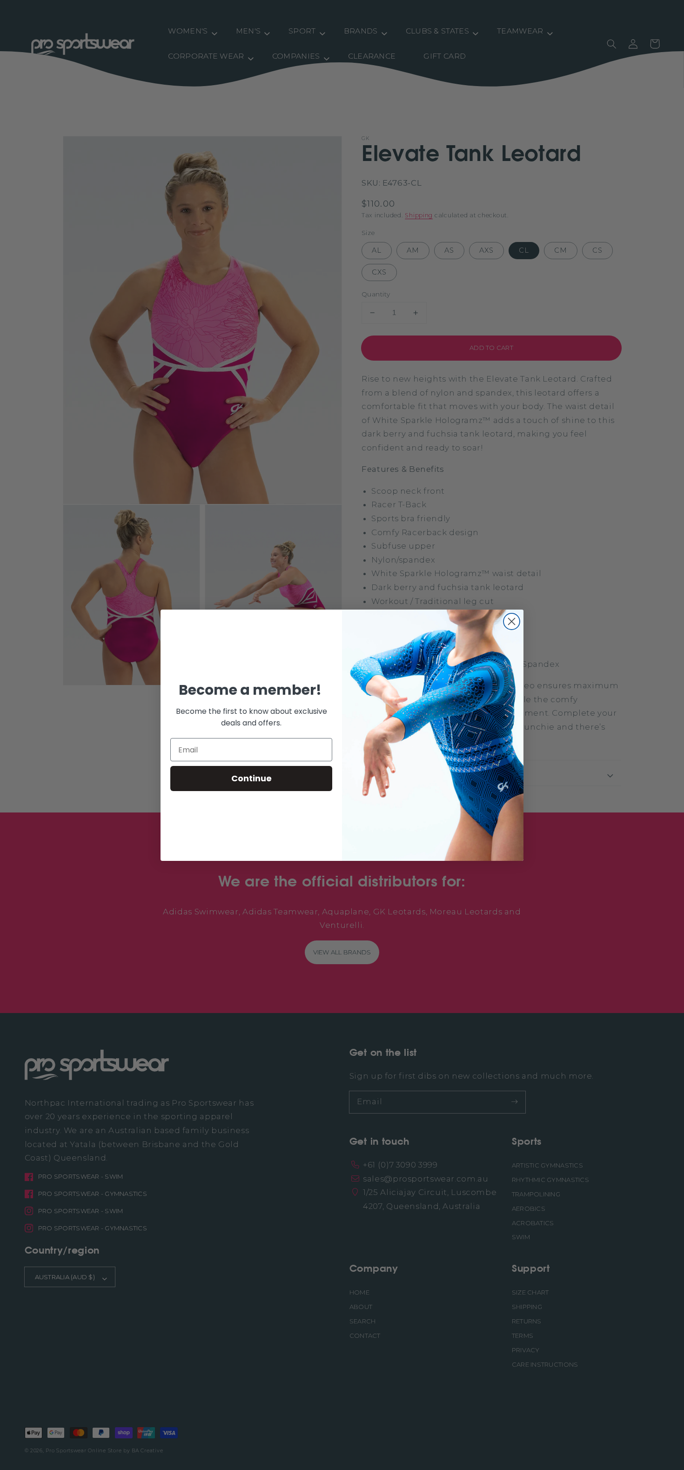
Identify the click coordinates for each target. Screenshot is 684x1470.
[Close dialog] (511, 621)
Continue (251, 778)
